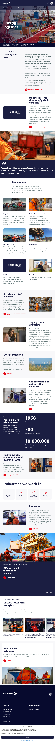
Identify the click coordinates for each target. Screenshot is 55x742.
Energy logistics (34, 709)
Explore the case (11, 577)
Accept (27, 737)
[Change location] (48, 3)
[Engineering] (40, 242)
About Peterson (8, 709)
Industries (6, 711)
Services (14, 7)
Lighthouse (6, 44)
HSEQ (39, 44)
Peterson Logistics (7, 7)
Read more (10, 373)
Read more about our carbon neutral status (16, 314)
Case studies (6, 45)
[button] (53, 726)
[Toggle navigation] (51, 3)
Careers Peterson (8, 719)
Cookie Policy (24, 740)
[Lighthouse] (14, 272)
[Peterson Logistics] (6, 3)
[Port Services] (14, 242)
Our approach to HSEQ (12, 475)
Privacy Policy (30, 740)
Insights (15, 45)
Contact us (23, 45)
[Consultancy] (40, 269)
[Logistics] (14, 212)
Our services (15, 44)
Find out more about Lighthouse (41, 127)
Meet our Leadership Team (35, 89)
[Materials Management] (40, 212)
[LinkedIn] (50, 694)
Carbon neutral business (28, 44)
